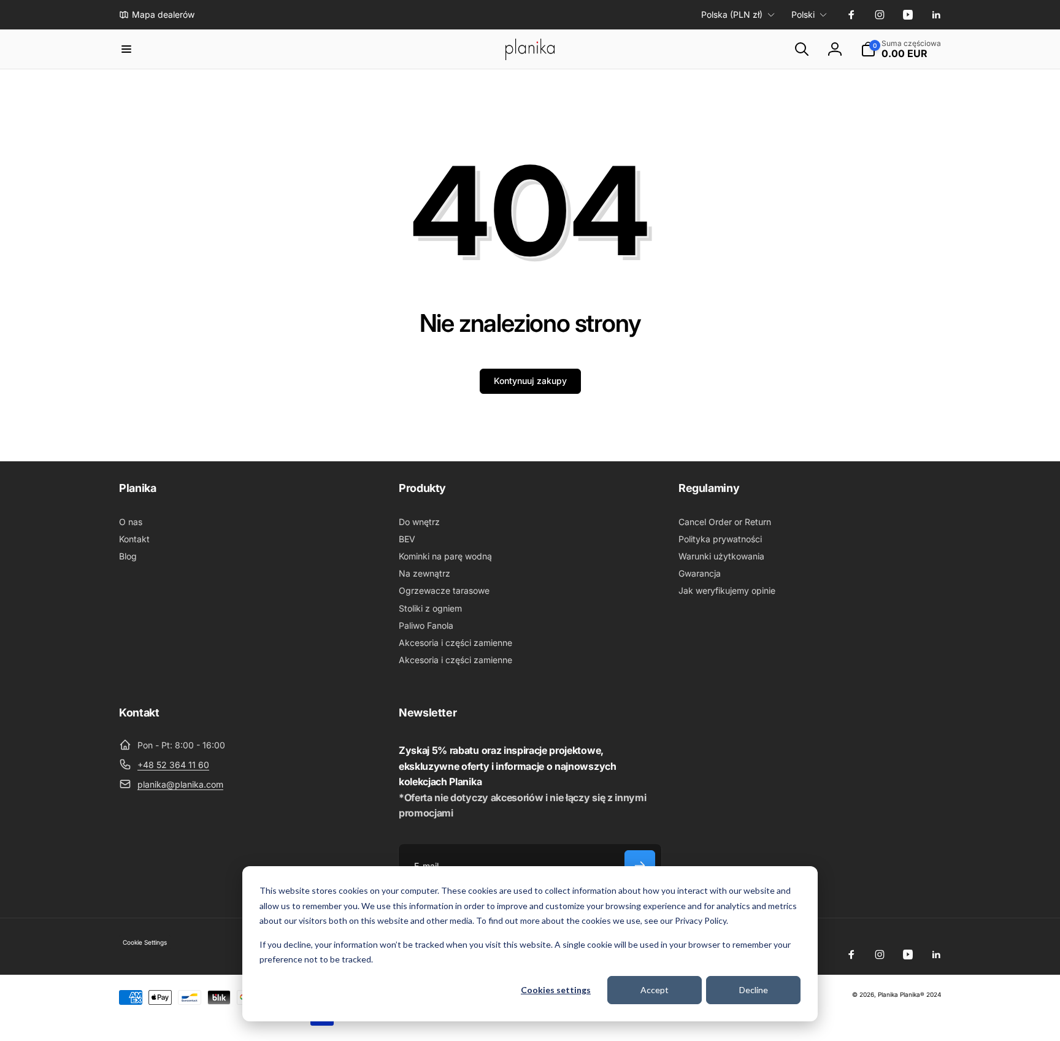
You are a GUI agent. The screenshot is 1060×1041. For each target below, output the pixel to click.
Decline (753, 990)
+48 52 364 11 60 (173, 764)
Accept (654, 990)
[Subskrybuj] (639, 865)
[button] (126, 49)
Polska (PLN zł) (731, 14)
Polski (803, 14)
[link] (156, 14)
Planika (888, 994)
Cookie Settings (145, 942)
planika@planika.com (180, 784)
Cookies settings (556, 990)
